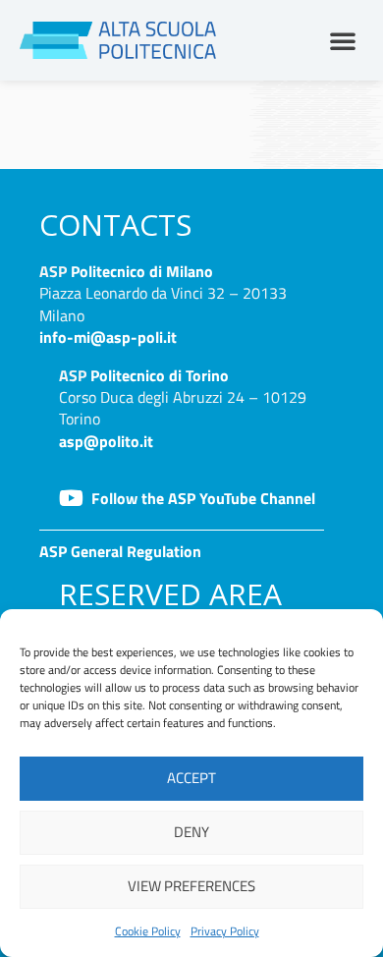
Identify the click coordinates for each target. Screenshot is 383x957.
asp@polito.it (106, 441)
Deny (191, 831)
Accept (191, 777)
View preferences (191, 885)
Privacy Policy (225, 931)
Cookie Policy (148, 931)
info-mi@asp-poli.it (108, 337)
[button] (342, 40)
